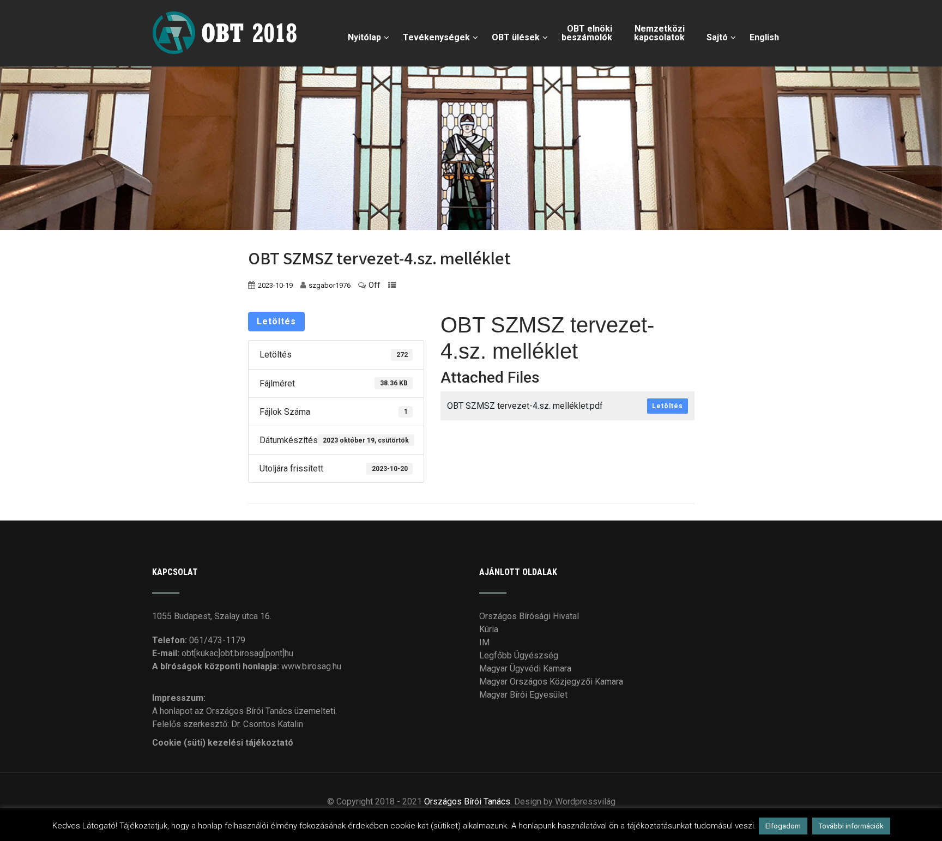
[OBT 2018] (227, 5)
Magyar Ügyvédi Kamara (525, 668)
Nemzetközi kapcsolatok (659, 33)
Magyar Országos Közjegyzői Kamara (551, 681)
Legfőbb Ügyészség (518, 655)
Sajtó (717, 37)
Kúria (488, 629)
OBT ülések (516, 37)
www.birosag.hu (311, 666)
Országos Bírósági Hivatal (529, 616)
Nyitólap (364, 37)
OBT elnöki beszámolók (586, 33)
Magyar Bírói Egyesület (523, 694)
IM (484, 642)
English (764, 37)
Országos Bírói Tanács (467, 801)
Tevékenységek (436, 37)
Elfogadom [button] (783, 826)
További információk (851, 826)
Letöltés (276, 321)
